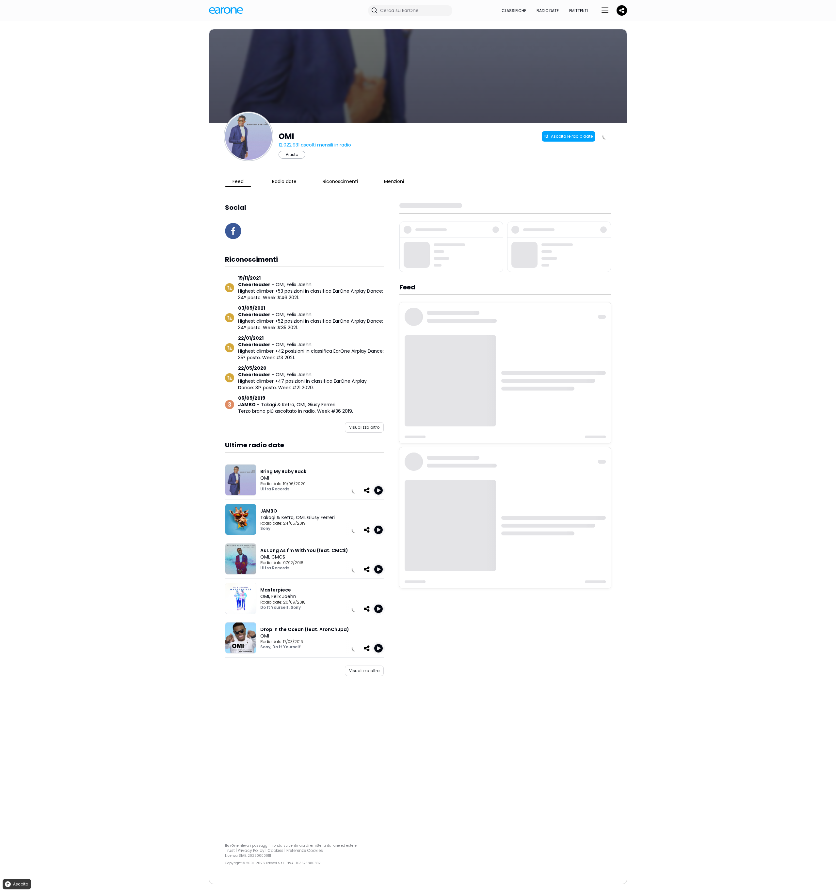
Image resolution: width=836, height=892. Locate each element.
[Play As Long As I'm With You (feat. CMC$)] (378, 569)
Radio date (548, 10)
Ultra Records (274, 489)
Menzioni (394, 181)
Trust (230, 850)
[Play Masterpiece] (378, 609)
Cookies (275, 850)
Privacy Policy (251, 850)
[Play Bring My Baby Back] (378, 490)
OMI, (281, 284)
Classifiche (514, 10)
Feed (238, 181)
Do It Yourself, (275, 607)
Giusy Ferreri (321, 404)
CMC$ (278, 557)
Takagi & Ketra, (279, 404)
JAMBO (247, 404)
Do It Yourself (286, 647)
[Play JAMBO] (378, 530)
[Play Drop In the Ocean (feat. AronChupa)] (378, 648)
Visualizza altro (364, 427)
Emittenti (578, 10)
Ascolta (20, 884)
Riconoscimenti (340, 181)
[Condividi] (367, 490)
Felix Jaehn (299, 284)
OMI (264, 478)
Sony (265, 528)
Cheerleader (254, 284)
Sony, (266, 647)
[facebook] (233, 231)
